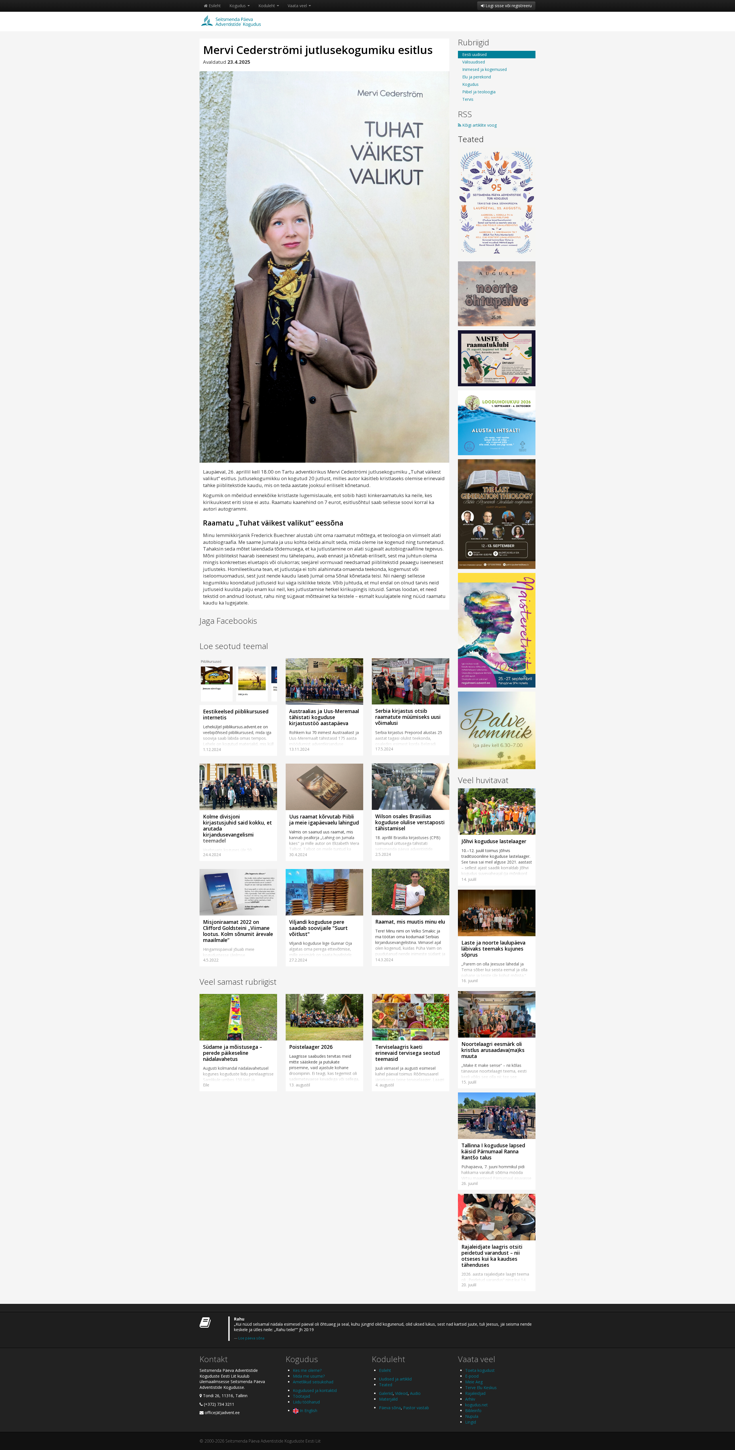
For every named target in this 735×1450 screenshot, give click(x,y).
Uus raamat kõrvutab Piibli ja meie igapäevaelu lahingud (324, 819)
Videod (401, 1393)
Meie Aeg (474, 1382)
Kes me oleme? (307, 1370)
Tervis (467, 99)
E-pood (472, 1376)
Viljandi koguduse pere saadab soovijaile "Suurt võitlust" (318, 927)
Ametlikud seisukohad (313, 1382)
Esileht (214, 5)
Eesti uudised (474, 54)
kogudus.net (476, 1404)
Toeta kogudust (480, 1370)
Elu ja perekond (476, 77)
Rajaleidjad (475, 1393)
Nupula (471, 1416)
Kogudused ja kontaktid (315, 1390)
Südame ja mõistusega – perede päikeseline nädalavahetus (232, 1052)
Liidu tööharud (306, 1402)
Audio (415, 1393)
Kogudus (238, 5)
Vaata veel (298, 5)
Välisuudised (473, 62)
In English (308, 1410)
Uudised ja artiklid (395, 1379)
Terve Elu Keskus (481, 1387)
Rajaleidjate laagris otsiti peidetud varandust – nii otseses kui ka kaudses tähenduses (492, 1255)
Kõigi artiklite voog (479, 125)
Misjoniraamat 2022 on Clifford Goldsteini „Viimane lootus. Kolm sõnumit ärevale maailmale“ (238, 930)
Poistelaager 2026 (310, 1046)
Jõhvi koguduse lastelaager (493, 841)
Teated (471, 139)
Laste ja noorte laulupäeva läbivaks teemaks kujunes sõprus (493, 948)
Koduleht (267, 5)
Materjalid (388, 1399)
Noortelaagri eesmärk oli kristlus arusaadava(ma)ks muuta (493, 1049)
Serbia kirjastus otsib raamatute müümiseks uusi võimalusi (408, 716)
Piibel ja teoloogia (479, 91)
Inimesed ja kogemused (484, 69)
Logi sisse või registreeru (508, 5)
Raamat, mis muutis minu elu (410, 921)
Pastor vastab (416, 1407)
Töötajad (301, 1396)
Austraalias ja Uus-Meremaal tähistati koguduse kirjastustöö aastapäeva (324, 717)
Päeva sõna (390, 1407)
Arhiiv (470, 1399)
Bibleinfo (473, 1410)
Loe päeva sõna (251, 1338)
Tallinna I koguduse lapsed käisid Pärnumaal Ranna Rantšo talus (493, 1151)
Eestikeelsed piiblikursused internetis (235, 714)
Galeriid (386, 1393)
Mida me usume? (309, 1376)
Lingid (470, 1422)
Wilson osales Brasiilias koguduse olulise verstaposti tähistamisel (410, 822)
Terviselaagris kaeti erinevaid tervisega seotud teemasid (407, 1052)
